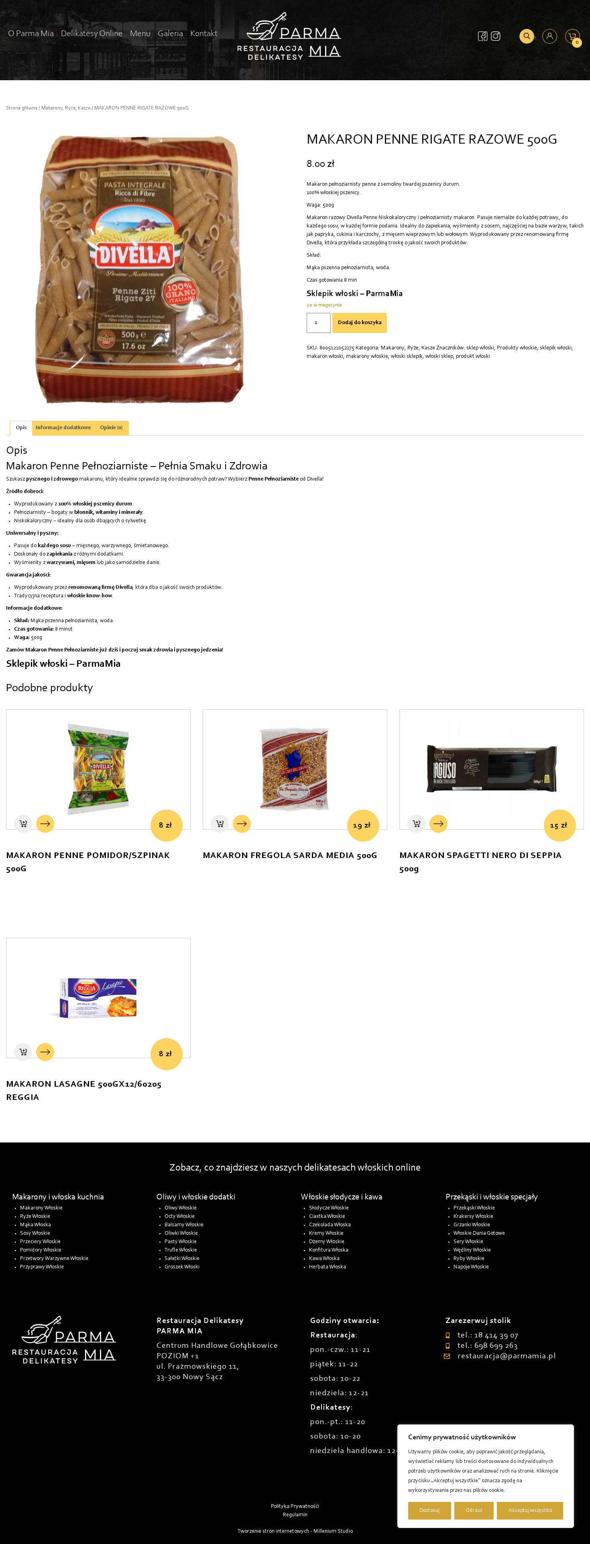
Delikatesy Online (92, 34)
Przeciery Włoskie (40, 1242)
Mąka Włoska (35, 1225)
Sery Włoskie (468, 1242)
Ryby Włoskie (469, 1259)
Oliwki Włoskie (181, 1233)
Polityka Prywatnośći (295, 1507)
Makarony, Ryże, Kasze (65, 108)
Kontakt (204, 34)
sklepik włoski (556, 348)
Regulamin (295, 1515)
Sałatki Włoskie (182, 1259)
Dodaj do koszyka (359, 323)
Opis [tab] (21, 428)
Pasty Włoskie (181, 1242)
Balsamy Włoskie (184, 1225)
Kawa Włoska (324, 1259)
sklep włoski (480, 348)
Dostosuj (429, 1511)
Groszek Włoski (182, 1267)
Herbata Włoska (327, 1267)
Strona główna (21, 108)
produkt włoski (473, 356)
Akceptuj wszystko (530, 1511)
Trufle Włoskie (181, 1250)
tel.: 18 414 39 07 (488, 1335)
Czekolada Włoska (330, 1225)
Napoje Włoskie (471, 1267)
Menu (140, 34)
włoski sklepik (407, 356)
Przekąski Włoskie (474, 1208)
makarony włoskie (367, 356)
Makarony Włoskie (41, 1208)
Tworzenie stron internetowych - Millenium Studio (295, 1531)
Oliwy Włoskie (181, 1208)
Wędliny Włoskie (472, 1250)
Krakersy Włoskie (473, 1216)
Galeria (170, 34)
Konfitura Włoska (328, 1250)
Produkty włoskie (517, 348)
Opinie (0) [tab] (111, 428)
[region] (485, 1476)
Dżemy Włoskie (326, 1242)
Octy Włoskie (180, 1216)
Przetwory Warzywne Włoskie (54, 1259)
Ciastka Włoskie (327, 1216)
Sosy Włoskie (35, 1233)
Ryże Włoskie (35, 1216)
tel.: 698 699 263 (488, 1346)
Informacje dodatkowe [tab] (63, 428)
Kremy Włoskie (326, 1233)
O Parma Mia (31, 34)
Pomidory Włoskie (40, 1250)
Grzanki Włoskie (472, 1225)
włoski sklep (439, 356)
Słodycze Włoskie (329, 1208)
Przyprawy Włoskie (42, 1267)
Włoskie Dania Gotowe (479, 1233)
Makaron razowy (326, 218)
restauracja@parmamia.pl (507, 1356)
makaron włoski (325, 356)
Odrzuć (474, 1511)
